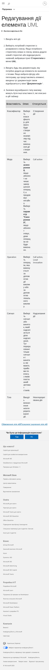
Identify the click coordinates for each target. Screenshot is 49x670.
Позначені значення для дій (34, 424)
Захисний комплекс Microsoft (12, 549)
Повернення (7, 487)
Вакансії (5, 627)
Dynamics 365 (7, 557)
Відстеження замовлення (11, 492)
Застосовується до (13, 31)
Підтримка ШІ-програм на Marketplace (15, 594)
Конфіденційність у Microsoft (12, 632)
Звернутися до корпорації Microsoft (14, 657)
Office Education (8, 520)
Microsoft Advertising (10, 566)
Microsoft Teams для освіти (12, 512)
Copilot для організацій (10, 450)
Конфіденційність (34, 657)
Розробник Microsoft (9, 586)
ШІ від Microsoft (8, 545)
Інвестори (6, 636)
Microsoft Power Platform (11, 607)
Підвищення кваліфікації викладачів (15, 524)
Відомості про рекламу (36, 661)
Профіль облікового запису (12, 479)
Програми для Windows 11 (12, 467)
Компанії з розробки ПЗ (11, 611)
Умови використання (10, 661)
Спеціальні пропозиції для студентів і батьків (18, 529)
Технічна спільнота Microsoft (12, 599)
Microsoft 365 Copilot (10, 570)
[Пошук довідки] (9, 3)
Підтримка (7, 9)
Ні (32, 436)
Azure (5, 553)
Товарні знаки (22, 661)
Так (16, 436)
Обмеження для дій (11, 424)
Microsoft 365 (7, 459)
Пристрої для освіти (9, 508)
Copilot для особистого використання (15, 454)
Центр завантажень (9, 483)
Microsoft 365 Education (11, 516)
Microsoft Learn (8, 590)
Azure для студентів (9, 533)
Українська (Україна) (13, 643)
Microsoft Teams (8, 574)
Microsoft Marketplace (10, 603)
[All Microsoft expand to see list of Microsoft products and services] (3, 3)
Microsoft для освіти (9, 504)
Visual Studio (7, 615)
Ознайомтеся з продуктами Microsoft (15, 463)
